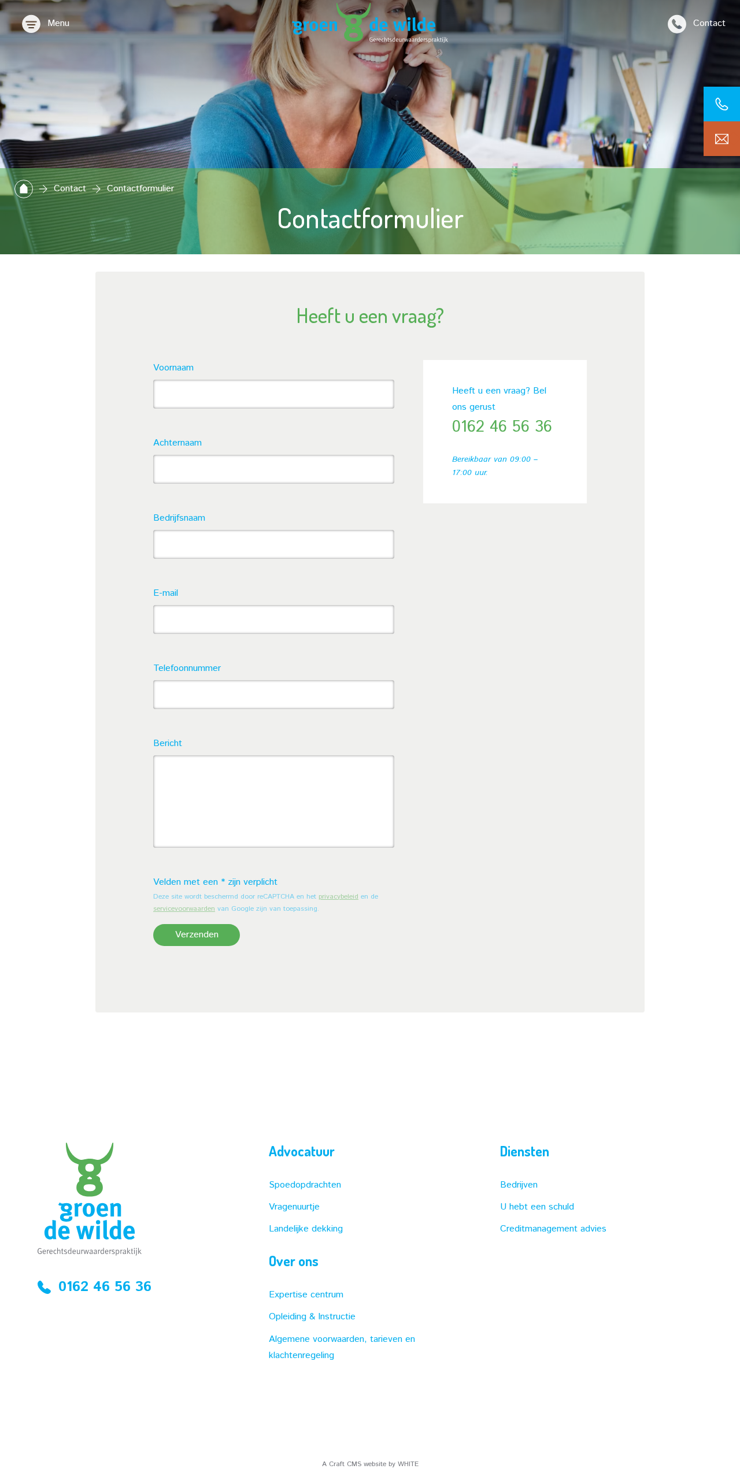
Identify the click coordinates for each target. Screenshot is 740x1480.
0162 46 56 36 (502, 427)
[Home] (23, 188)
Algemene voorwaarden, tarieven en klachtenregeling (342, 1347)
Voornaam (173, 367)
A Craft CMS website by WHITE (370, 1464)
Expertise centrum (306, 1294)
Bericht (167, 743)
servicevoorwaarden (184, 909)
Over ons (294, 1261)
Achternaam (177, 443)
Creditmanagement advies (553, 1229)
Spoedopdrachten (305, 1185)
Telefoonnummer (187, 668)
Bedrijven (519, 1185)
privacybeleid (338, 897)
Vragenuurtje (294, 1207)
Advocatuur (302, 1151)
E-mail (165, 593)
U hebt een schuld (537, 1207)
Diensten (524, 1151)
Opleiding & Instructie (312, 1316)
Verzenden (197, 934)
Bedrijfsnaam (179, 518)
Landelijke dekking (306, 1229)
